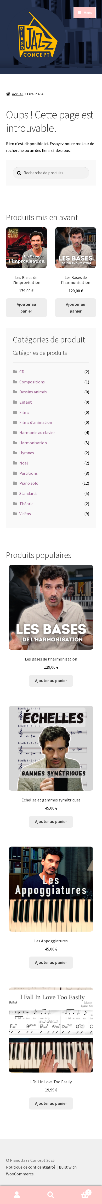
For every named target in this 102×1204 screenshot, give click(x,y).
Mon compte (17, 1195)
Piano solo (28, 483)
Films (24, 412)
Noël (23, 463)
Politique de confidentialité (30, 1167)
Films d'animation (35, 422)
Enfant (25, 402)
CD (21, 371)
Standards (28, 493)
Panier (78, 1190)
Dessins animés (33, 391)
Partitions (28, 473)
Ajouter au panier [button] (26, 308)
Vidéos (25, 513)
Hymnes (26, 452)
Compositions (32, 381)
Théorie (26, 503)
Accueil (17, 94)
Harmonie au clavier (37, 432)
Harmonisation (33, 442)
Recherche (51, 1195)
